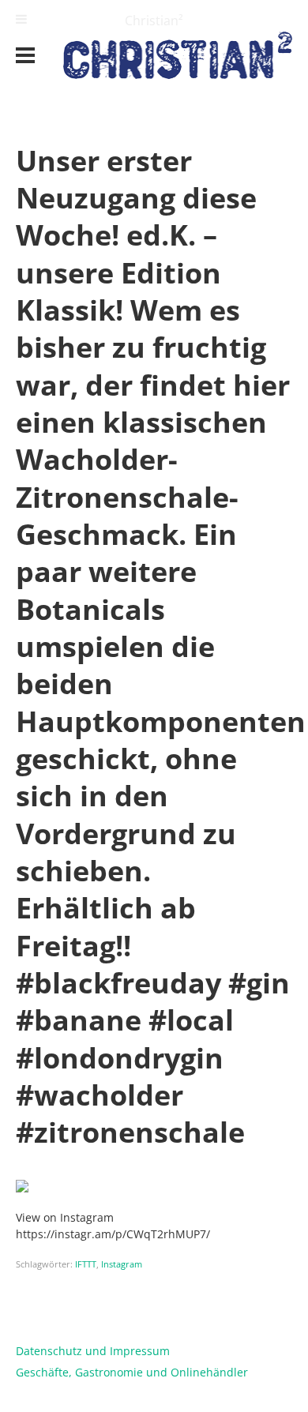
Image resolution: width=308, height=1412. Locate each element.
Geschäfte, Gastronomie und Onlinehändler (132, 1372)
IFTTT (85, 1264)
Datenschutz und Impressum (93, 1350)
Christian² (154, 20)
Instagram (121, 1264)
